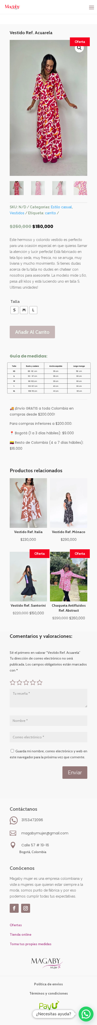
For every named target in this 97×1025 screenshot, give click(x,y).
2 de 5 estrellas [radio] (19, 682)
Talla (15, 302)
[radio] (14, 310)
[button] (79, 47)
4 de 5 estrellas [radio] (33, 682)
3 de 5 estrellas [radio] (26, 682)
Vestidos (17, 213)
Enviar (75, 773)
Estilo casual (61, 207)
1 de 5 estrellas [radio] (13, 682)
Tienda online (20, 934)
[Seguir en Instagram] (25, 908)
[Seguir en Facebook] (14, 908)
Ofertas (16, 925)
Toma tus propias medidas (30, 944)
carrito (50, 213)
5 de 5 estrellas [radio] (40, 682)
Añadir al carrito (32, 332)
